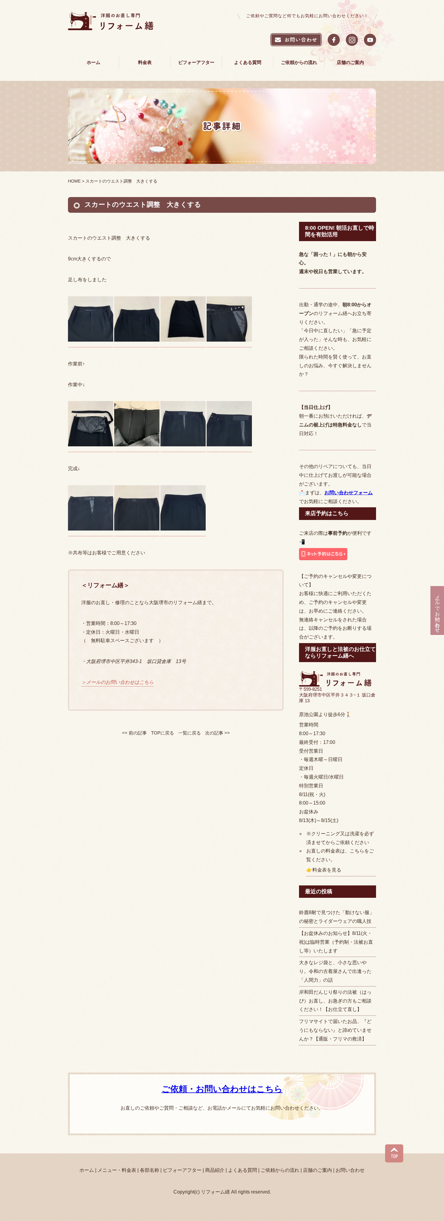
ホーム (93, 62)
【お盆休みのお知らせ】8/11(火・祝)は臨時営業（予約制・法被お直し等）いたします (336, 942)
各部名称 (149, 1170)
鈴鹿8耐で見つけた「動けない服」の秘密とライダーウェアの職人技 (336, 917)
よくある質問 (247, 62)
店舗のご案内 (350, 62)
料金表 (145, 62)
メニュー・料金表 (117, 1170)
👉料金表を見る (323, 869)
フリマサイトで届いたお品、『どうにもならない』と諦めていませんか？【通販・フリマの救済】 (335, 1030)
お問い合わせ (350, 1170)
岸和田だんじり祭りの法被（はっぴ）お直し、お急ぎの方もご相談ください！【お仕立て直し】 (335, 1001)
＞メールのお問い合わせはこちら (117, 682)
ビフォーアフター (196, 62)
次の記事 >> (217, 732)
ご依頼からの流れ (299, 62)
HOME (74, 181)
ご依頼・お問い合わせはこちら (222, 1089)
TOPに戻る (162, 732)
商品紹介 (214, 1170)
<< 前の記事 (134, 732)
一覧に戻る (189, 732)
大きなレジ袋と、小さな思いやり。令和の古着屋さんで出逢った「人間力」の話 (335, 971)
